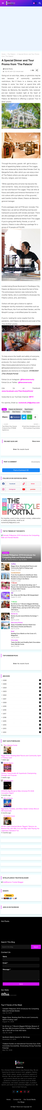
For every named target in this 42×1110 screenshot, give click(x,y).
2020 (22, 703)
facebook (12, 483)
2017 (22, 714)
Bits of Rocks (8, 798)
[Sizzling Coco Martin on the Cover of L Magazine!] (5, 634)
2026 (22, 680)
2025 (22, 684)
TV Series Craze (9, 816)
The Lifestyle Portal (10, 745)
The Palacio (11, 54)
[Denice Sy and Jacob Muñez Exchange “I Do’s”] (5, 616)
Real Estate (28, 409)
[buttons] (13, 1091)
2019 (22, 706)
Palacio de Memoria (15, 409)
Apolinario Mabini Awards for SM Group (16, 1037)
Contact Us (17, 1099)
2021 (22, 699)
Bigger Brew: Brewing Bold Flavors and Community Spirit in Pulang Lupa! (20, 1018)
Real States (16, 412)
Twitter (23, 417)
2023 (22, 691)
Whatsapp (29, 417)
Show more (36, 441)
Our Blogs (21, 1102)
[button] (35, 3)
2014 (22, 725)
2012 (22, 732)
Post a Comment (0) (21, 470)
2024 (22, 688)
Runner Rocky (8, 763)
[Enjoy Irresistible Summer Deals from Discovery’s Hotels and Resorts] (5, 625)
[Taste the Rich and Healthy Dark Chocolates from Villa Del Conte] (5, 643)
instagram (12, 489)
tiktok (33, 483)
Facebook (16, 417)
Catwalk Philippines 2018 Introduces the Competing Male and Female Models (20, 1010)
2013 (22, 729)
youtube (32, 489)
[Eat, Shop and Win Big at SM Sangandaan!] (5, 595)
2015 (22, 721)
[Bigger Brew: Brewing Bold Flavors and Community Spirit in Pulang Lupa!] (5, 566)
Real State (6, 412)
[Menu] (3, 3)
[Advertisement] (21, 29)
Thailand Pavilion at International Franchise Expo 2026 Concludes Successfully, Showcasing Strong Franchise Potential (21, 1046)
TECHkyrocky (8, 781)
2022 (22, 695)
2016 (22, 717)
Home (4, 54)
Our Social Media (30, 1099)
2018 (22, 710)
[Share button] (35, 417)
